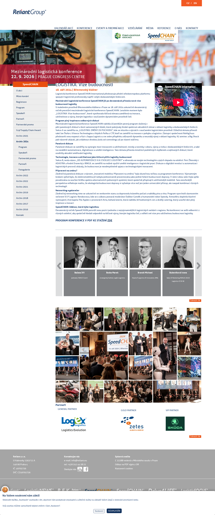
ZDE (109, 220)
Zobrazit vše (195, 300)
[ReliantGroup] (30, 15)
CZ (188, 3)
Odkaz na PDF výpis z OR (127, 464)
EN (195, 3)
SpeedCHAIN (30, 84)
